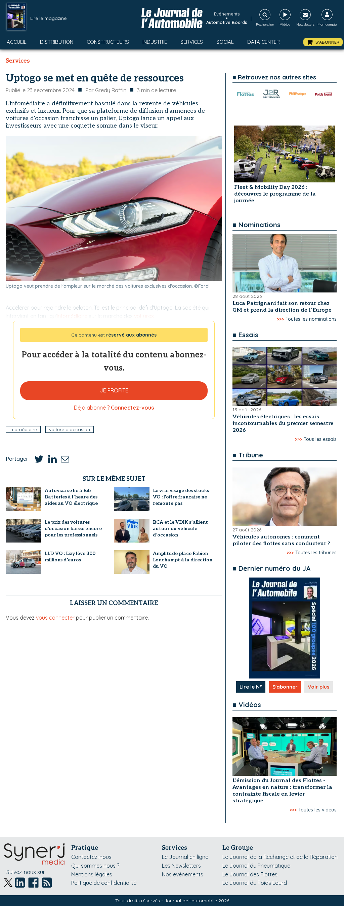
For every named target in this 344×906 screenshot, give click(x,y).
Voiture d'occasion (69, 429)
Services (191, 42)
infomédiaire (23, 429)
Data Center (263, 42)
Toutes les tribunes (316, 553)
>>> (280, 319)
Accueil (17, 42)
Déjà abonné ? (114, 407)
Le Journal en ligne (185, 856)
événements (227, 13)
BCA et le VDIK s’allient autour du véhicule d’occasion (180, 528)
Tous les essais (320, 439)
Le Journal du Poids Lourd (254, 882)
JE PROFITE (114, 390)
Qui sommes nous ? (95, 865)
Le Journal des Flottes (249, 874)
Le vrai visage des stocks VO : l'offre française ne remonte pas (181, 497)
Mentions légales (91, 874)
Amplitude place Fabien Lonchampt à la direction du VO (182, 560)
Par (105, 90)
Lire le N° (251, 687)
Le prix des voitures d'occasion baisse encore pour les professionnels (73, 528)
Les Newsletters (181, 865)
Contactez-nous (91, 856)
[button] (323, 42)
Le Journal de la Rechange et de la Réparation (280, 856)
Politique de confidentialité (103, 882)
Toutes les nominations (311, 319)
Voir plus (319, 687)
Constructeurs (108, 42)
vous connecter (55, 617)
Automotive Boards (226, 22)
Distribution (56, 42)
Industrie (154, 42)
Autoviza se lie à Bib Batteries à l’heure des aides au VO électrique (71, 497)
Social (225, 42)
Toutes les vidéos (317, 810)
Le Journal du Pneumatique (256, 865)
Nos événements (182, 874)
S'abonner (285, 687)
